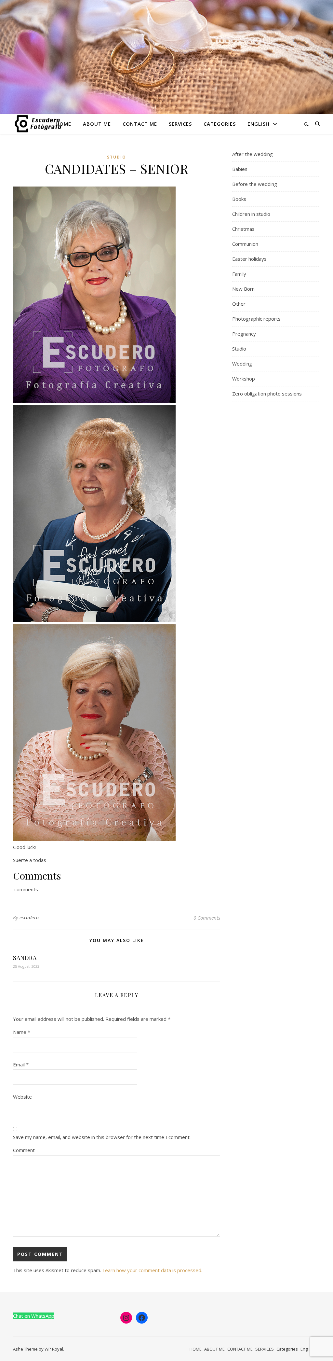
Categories (220, 123)
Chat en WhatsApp (33, 1315)
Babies (239, 169)
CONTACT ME (140, 123)
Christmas (243, 229)
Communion (245, 244)
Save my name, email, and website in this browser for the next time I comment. (102, 1137)
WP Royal (54, 1349)
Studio (116, 157)
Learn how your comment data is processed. (152, 1270)
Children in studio (251, 214)
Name (21, 1032)
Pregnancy (244, 333)
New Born (243, 288)
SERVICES (180, 123)
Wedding (242, 363)
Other (239, 303)
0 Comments (206, 917)
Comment (24, 1150)
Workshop (243, 378)
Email (21, 1064)
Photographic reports (256, 318)
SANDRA (24, 958)
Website (22, 1096)
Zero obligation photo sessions (267, 393)
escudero (29, 917)
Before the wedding (254, 184)
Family (239, 274)
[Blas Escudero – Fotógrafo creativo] (38, 123)
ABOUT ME (97, 123)
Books (239, 199)
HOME (63, 123)
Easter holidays (249, 259)
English (258, 123)
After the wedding (252, 154)
